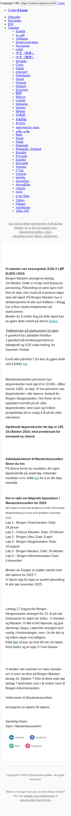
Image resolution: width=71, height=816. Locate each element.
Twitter (18, 10)
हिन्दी (18, 93)
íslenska (21, 107)
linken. (53, 321)
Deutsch (21, 86)
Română (21, 152)
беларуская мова (27, 42)
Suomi (20, 79)
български (23, 45)
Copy (61, 3)
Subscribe (14, 17)
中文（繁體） (25, 57)
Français (21, 82)
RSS (11, 24)
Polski (19, 141)
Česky (20, 64)
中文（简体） (25, 53)
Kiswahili (22, 163)
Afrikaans (22, 38)
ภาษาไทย (22, 196)
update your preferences (39, 795)
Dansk (20, 68)
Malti (19, 134)
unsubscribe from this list (35, 800)
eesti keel (21, 71)
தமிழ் (19, 191)
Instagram (36, 746)
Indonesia (22, 104)
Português (22, 145)
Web (17, 746)
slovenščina (23, 184)
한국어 (20, 123)
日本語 (20, 114)
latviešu (20, 177)
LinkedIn (19, 737)
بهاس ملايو (23, 131)
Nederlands (23, 75)
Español (21, 159)
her (25, 364)
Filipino (20, 203)
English (20, 31)
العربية (20, 35)
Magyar (20, 96)
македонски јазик (27, 127)
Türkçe (20, 200)
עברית (19, 170)
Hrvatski (21, 61)
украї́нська (23, 207)
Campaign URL (10, 3)
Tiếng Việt (22, 211)
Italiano (20, 111)
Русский (21, 156)
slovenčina (22, 181)
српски (20, 188)
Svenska (21, 166)
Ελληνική (22, 89)
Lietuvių (21, 173)
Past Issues (14, 20)
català (19, 49)
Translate (13, 27)
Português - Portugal (28, 149)
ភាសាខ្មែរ (21, 119)
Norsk (19, 138)
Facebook (41, 737)
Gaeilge (20, 100)
